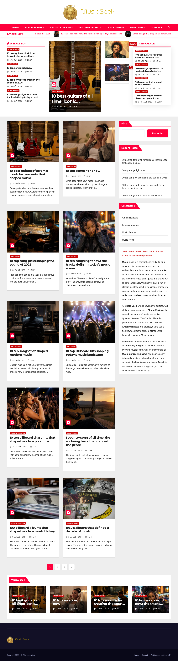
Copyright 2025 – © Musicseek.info (21, 655)
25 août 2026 (16, 87)
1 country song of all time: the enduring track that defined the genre (148, 98)
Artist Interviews (61, 27)
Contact (156, 27)
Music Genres (116, 27)
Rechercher (157, 133)
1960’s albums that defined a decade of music (87, 529)
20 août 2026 (75, 360)
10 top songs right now (19, 68)
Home (15, 27)
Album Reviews (34, 27)
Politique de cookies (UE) (161, 655)
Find (124, 123)
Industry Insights (90, 27)
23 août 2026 (144, 88)
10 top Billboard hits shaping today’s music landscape (87, 353)
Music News (137, 27)
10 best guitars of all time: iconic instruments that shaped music (21, 56)
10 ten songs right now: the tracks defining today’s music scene (23, 97)
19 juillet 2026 (20, 447)
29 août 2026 (16, 60)
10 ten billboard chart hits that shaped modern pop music (32, 439)
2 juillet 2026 (75, 537)
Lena (29, 60)
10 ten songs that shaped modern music (148, 83)
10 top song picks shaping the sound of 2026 (32, 262)
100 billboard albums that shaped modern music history (32, 529)
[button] (169, 27)
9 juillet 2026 (145, 102)
